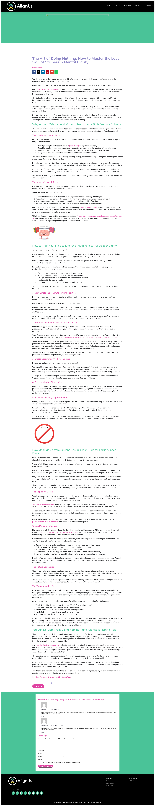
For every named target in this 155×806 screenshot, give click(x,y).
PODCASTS (109, 5)
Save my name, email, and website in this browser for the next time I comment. (60, 762)
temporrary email (45, 725)
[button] (34, 72)
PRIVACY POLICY (133, 778)
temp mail (43, 709)
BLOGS (118, 5)
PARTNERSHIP (127, 5)
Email (40, 756)
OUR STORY (138, 5)
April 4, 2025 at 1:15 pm (56, 725)
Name (40, 753)
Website (40, 759)
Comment (41, 750)
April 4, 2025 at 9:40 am (53, 709)
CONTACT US (149, 5)
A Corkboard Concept (94, 802)
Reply (42, 716)
